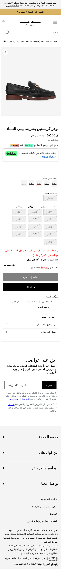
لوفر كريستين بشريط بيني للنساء (15, 41)
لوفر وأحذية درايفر (36, 41)
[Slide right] (3, 122)
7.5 (19, 226)
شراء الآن (30, 287)
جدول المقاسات (48, 332)
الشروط (44, 267)
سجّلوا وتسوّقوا (12, 5)
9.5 (50, 241)
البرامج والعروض (30, 468)
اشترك (49, 385)
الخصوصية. (14, 399)
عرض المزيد (43, 307)
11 (19, 211)
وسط (48, 199)
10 (50, 211)
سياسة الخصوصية (49, 499)
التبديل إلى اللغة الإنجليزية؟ (30, 11)
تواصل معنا (30, 483)
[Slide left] (18, 122)
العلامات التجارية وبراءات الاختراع (41, 521)
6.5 (50, 226)
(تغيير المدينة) (9, 264)
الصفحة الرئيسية (52, 41)
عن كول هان (30, 452)
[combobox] (30, 32)
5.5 (35, 219)
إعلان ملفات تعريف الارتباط (44, 507)
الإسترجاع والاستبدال (46, 324)
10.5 (34, 211)
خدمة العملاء (30, 437)
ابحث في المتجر (48, 317)
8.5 (35, 234)
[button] (55, 22)
